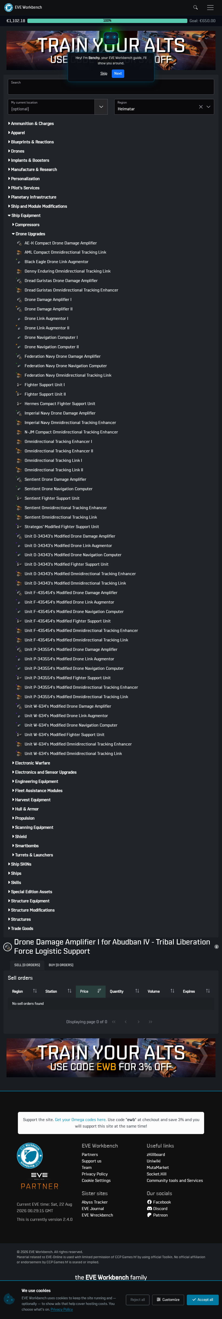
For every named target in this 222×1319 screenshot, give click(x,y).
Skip (103, 73)
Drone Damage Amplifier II (48, 309)
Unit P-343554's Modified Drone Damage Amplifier (70, 649)
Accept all (205, 1300)
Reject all (137, 1300)
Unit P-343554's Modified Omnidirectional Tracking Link (76, 697)
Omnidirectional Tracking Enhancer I (58, 441)
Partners (90, 1154)
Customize (170, 1300)
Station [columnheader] (51, 991)
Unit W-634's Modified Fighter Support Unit (64, 735)
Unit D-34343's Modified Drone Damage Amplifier (69, 536)
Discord (159, 1209)
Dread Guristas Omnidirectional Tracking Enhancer (71, 290)
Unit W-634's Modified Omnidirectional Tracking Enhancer (78, 744)
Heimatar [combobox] (126, 109)
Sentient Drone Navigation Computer (58, 489)
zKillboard (156, 1154)
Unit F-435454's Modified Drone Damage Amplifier (70, 593)
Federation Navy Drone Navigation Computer (65, 366)
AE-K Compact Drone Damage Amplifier (60, 243)
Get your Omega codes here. (81, 1120)
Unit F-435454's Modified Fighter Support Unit (67, 621)
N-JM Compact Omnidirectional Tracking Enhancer (71, 432)
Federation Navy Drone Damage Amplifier (62, 356)
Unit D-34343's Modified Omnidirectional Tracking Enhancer (80, 574)
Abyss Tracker (95, 1202)
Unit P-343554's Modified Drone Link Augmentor (69, 659)
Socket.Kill (156, 1174)
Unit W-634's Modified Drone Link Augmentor (66, 716)
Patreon (160, 1215)
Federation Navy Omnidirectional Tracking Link (67, 375)
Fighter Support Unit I (44, 385)
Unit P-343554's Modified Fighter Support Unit (67, 678)
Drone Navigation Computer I (51, 337)
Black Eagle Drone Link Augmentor (56, 262)
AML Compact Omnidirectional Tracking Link (65, 252)
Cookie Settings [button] (96, 1180)
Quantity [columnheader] (116, 991)
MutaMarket (158, 1167)
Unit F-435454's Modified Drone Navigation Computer (74, 611)
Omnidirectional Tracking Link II (53, 470)
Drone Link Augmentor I (46, 318)
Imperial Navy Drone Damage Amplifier (60, 413)
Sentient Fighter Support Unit (52, 498)
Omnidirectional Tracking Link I (53, 460)
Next (118, 73)
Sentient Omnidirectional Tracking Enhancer (65, 508)
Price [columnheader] (84, 991)
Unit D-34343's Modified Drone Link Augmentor (68, 545)
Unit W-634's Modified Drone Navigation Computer (70, 725)
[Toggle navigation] (210, 7)
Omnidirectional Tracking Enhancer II (58, 451)
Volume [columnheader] (154, 991)
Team (87, 1167)
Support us (92, 1161)
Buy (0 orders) (61, 965)
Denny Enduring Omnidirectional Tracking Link (67, 271)
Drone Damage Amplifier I (47, 299)
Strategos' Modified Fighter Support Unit (61, 527)
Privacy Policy (62, 1309)
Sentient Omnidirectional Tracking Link (60, 517)
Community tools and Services (175, 1180)
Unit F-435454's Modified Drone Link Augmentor (69, 602)
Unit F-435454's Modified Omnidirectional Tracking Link (76, 640)
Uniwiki (154, 1161)
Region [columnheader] (17, 991)
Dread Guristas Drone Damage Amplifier (61, 281)
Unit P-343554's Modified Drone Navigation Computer (74, 668)
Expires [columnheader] (189, 991)
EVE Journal (93, 1209)
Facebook (161, 1202)
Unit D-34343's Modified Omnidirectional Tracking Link (75, 583)
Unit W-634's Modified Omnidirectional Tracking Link (73, 753)
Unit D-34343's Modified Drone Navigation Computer (73, 555)
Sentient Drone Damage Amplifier (55, 479)
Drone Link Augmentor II (46, 328)
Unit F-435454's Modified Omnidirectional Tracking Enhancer (81, 630)
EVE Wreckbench (97, 1215)
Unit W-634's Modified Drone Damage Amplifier (67, 706)
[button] (23, 7)
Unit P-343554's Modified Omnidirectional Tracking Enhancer (81, 687)
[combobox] (51, 107)
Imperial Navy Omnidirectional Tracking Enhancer (70, 422)
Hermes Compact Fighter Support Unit (59, 404)
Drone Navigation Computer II (51, 347)
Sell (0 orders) (27, 965)
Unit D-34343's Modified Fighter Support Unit (66, 564)
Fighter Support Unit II (45, 394)
